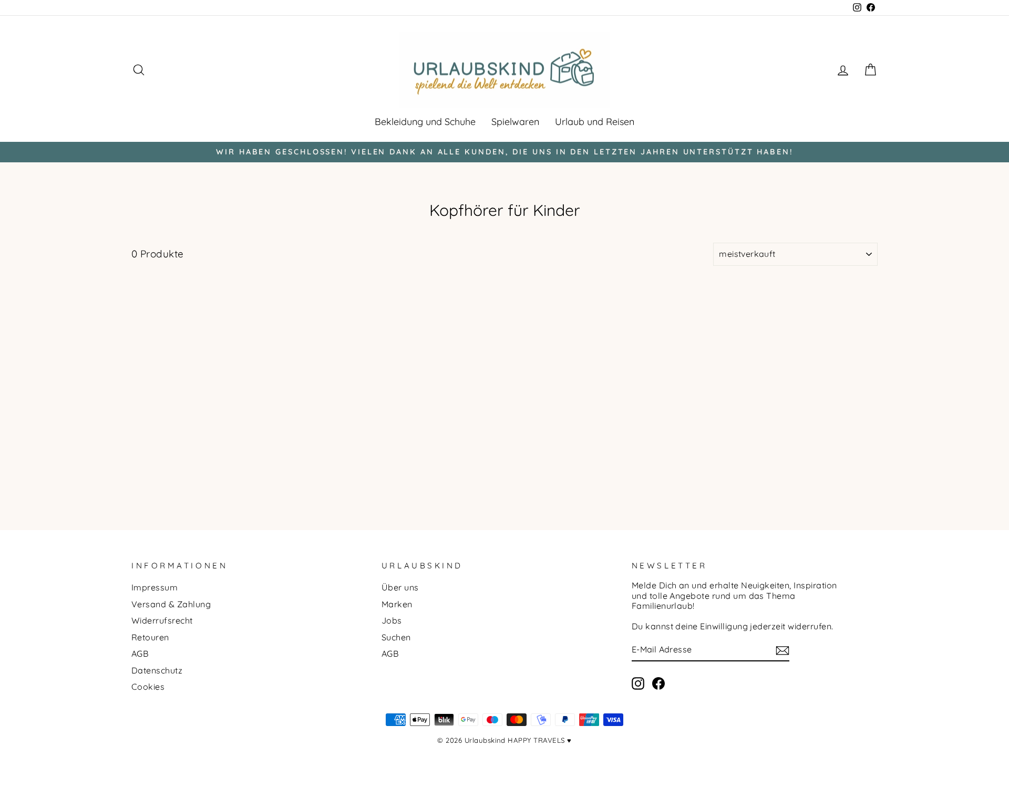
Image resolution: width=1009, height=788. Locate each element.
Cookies (147, 686)
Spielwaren (515, 122)
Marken (397, 604)
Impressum (154, 587)
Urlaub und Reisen (594, 122)
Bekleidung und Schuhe (425, 122)
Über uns (400, 587)
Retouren (150, 637)
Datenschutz (156, 670)
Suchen (396, 637)
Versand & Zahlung (171, 604)
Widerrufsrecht (162, 620)
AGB (140, 653)
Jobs (392, 620)
